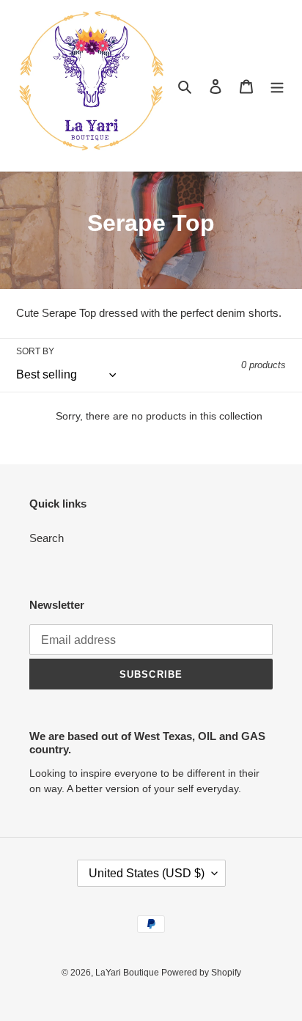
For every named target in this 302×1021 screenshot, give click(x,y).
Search (46, 538)
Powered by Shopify (201, 972)
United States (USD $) (147, 873)
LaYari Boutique (128, 972)
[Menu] (277, 85)
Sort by (35, 351)
